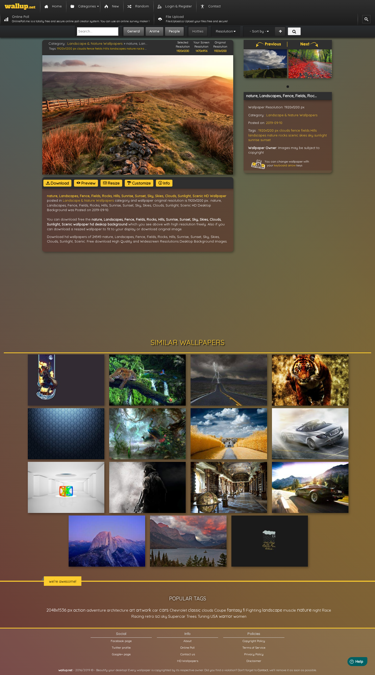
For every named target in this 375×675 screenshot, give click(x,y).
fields (98, 48)
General (133, 31)
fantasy (234, 610)
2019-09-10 (274, 123)
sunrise (253, 140)
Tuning (203, 616)
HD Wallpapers (187, 661)
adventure (96, 610)
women (239, 616)
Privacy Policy (254, 654)
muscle (289, 610)
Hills (106, 48)
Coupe (220, 610)
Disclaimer (253, 661)
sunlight (320, 135)
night (316, 610)
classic (194, 610)
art (132, 610)
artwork (143, 610)
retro (149, 616)
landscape (272, 610)
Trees (191, 616)
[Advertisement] (187, 295)
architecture (117, 610)
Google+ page (121, 654)
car (155, 610)
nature (131, 48)
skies (303, 135)
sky (310, 135)
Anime (154, 31)
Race (326, 610)
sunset (265, 140)
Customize (141, 183)
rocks (140, 48)
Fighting (253, 610)
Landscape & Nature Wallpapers (95, 43)
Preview (87, 183)
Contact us (187, 654)
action (79, 610)
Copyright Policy (254, 641)
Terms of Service (253, 647)
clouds (81, 48)
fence (90, 48)
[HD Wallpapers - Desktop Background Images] (20, 6)
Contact (263, 670)
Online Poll (187, 647)
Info (166, 183)
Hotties (197, 31)
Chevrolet (178, 610)
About (187, 641)
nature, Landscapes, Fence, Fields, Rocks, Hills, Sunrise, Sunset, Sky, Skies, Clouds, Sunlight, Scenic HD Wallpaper (136, 196)
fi (244, 610)
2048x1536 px (59, 610)
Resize (113, 183)
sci (157, 616)
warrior (225, 616)
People (174, 31)
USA (214, 616)
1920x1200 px (66, 48)
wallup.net (65, 670)
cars (164, 610)
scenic (293, 135)
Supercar (176, 616)
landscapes (118, 48)
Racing (137, 616)
